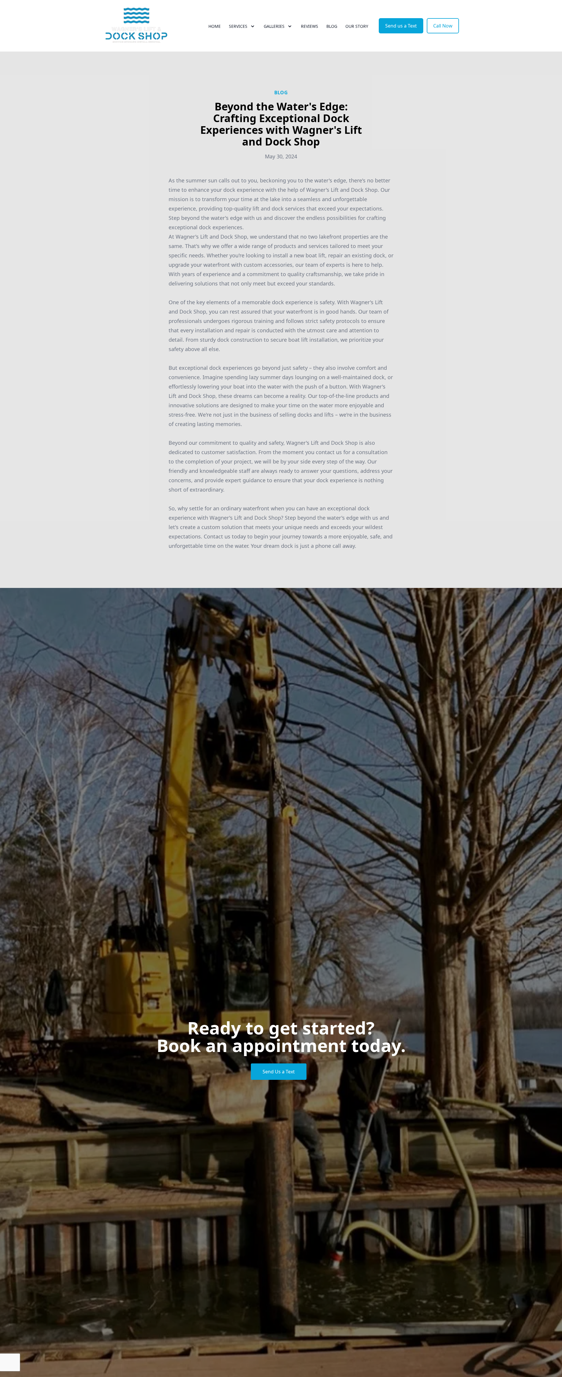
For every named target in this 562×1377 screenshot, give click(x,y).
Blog (331, 26)
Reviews (309, 26)
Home (214, 26)
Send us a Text (401, 26)
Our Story (356, 26)
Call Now (443, 26)
